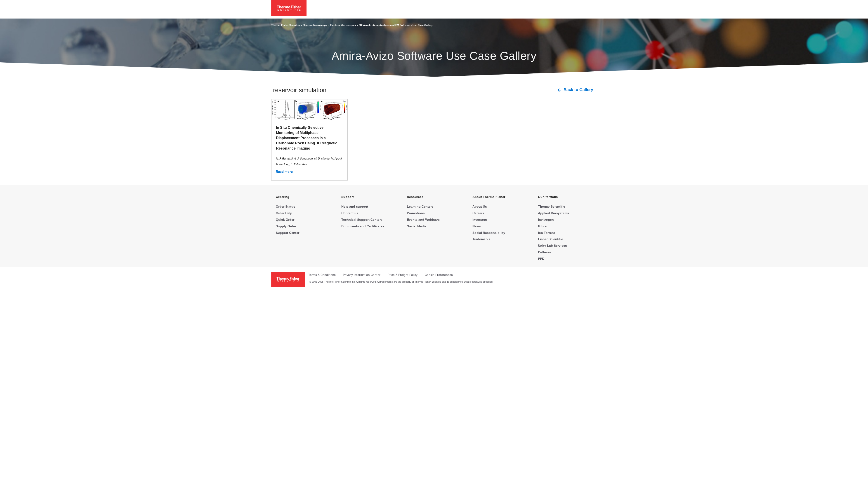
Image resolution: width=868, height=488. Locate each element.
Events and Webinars (423, 219)
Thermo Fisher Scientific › (287, 25)
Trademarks (481, 239)
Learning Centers (420, 206)
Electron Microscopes (343, 25)
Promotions (416, 213)
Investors (479, 219)
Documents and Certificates (362, 226)
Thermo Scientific (551, 206)
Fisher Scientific (550, 239)
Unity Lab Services (552, 245)
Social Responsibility (488, 233)
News (476, 226)
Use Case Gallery (423, 25)
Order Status (285, 206)
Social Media (417, 226)
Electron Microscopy (315, 25)
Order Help (284, 213)
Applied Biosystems (553, 213)
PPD (541, 258)
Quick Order (285, 219)
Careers (478, 213)
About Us (479, 206)
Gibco (542, 226)
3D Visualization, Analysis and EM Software (385, 25)
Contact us (349, 213)
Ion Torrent (546, 233)
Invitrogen (546, 219)
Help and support (354, 206)
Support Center (287, 233)
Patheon (544, 252)
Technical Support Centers (361, 219)
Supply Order (286, 226)
